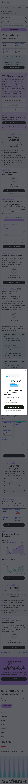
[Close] (25, 370)
